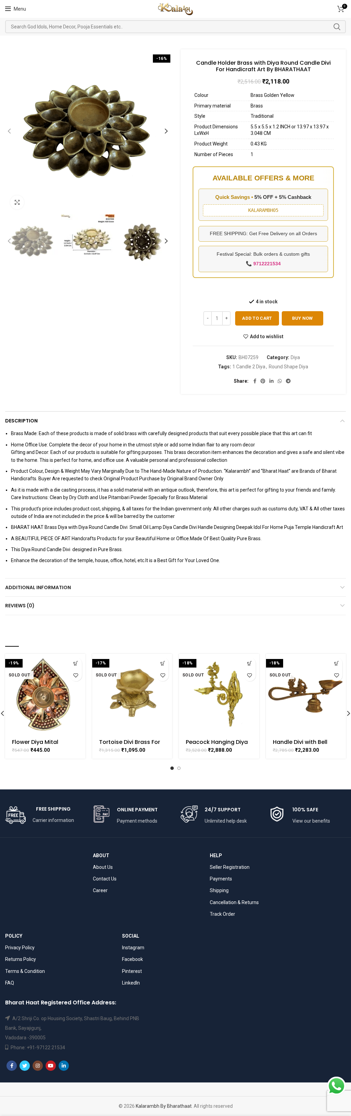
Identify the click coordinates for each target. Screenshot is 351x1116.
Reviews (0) (20, 605)
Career (100, 890)
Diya (295, 357)
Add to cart (257, 318)
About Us (103, 867)
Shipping (219, 890)
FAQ (9, 983)
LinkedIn (131, 983)
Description (21, 420)
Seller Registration (230, 867)
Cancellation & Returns (234, 902)
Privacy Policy (20, 947)
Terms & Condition (25, 971)
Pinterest (132, 971)
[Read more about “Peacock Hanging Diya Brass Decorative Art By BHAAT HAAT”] (250, 663)
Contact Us (105, 879)
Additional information (38, 587)
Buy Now (302, 318)
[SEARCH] (336, 26)
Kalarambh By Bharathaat (164, 1106)
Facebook (132, 959)
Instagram (133, 947)
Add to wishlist (266, 336)
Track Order (222, 914)
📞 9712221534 (263, 263)
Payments (221, 879)
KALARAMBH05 (263, 210)
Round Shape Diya (288, 366)
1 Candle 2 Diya (248, 366)
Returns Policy (20, 959)
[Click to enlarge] (17, 202)
